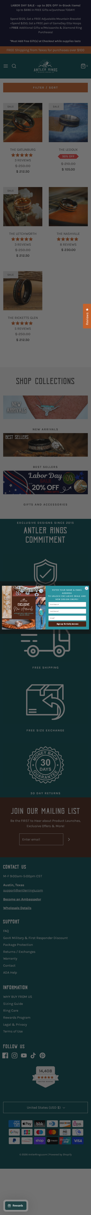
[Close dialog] (86, 588)
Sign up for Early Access (67, 624)
